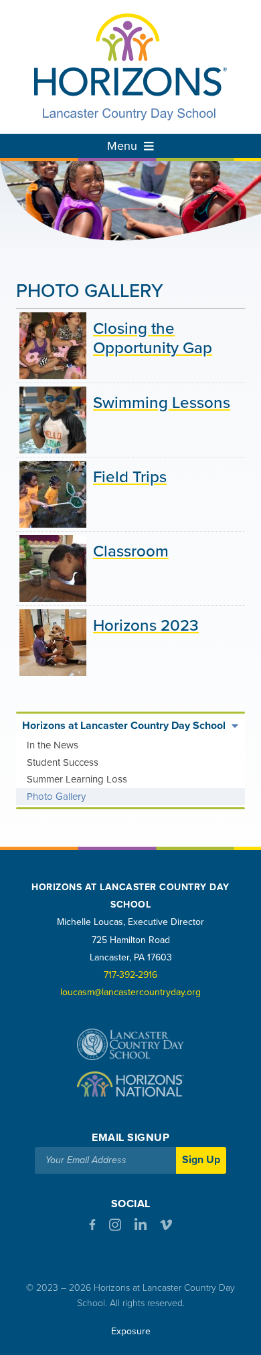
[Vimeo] (166, 1228)
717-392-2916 (130, 974)
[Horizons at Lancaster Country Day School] (130, 67)
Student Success (62, 762)
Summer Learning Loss (77, 779)
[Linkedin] (140, 1228)
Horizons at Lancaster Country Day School (124, 725)
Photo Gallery (56, 797)
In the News (52, 745)
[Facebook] (92, 1227)
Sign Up (201, 1159)
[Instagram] (115, 1228)
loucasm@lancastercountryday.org (130, 992)
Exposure (131, 1331)
